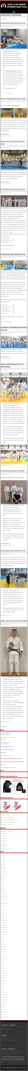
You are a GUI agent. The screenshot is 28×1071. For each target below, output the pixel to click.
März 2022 (3, 968)
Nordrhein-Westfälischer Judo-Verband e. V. (10, 1040)
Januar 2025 (3, 893)
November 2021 (4, 975)
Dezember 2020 (4, 995)
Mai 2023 (3, 941)
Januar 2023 (3, 951)
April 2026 (3, 862)
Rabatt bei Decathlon (5, 814)
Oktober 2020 (3, 997)
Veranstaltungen (4, 845)
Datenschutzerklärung (6, 1029)
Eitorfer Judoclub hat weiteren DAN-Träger (14, 621)
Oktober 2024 (3, 900)
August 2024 (3, 905)
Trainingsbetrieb (4, 841)
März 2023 (3, 946)
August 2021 (3, 982)
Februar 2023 (3, 949)
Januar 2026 (3, 869)
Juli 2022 (2, 963)
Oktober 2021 (3, 978)
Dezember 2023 (4, 925)
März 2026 (3, 864)
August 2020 (3, 1002)
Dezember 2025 (4, 871)
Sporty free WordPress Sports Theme (9, 1067)
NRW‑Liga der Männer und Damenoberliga (9, 819)
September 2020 (4, 999)
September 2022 (4, 958)
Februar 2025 (3, 891)
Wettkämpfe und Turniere (6, 848)
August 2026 (3, 855)
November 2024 (4, 898)
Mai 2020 (3, 1007)
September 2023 (4, 932)
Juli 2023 (2, 937)
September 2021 (4, 980)
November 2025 (4, 874)
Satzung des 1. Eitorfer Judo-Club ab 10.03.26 (11, 1053)
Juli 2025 (2, 879)
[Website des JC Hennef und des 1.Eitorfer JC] (13, 8)
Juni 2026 (3, 857)
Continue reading (5, 134)
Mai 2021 (3, 990)
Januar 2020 (3, 1014)
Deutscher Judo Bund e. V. (7, 1038)
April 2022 (3, 966)
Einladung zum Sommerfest (6, 824)
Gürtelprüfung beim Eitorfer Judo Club (13, 23)
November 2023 (4, 927)
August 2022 (3, 961)
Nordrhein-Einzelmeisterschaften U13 (8, 822)
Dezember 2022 (4, 953)
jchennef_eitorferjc (9, 749)
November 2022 (4, 956)
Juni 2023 (3, 939)
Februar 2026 (3, 867)
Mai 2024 (3, 912)
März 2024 (3, 917)
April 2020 (3, 1009)
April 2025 (3, 886)
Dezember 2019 (4, 1016)
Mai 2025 (3, 883)
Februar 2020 (3, 1011)
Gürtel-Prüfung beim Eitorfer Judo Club (13, 551)
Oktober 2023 (3, 929)
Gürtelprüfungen (8, 93)
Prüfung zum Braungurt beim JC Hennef (13, 99)
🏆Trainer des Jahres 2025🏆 (7, 817)
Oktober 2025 (3, 876)
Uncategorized (4, 843)
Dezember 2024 (4, 896)
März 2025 (3, 888)
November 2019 (4, 1019)
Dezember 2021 (4, 973)
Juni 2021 (3, 987)
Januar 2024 (3, 922)
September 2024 (4, 903)
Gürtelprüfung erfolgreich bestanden (12, 471)
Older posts (3, 19)
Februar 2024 (3, 920)
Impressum (4, 1028)
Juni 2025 (3, 881)
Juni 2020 (3, 1004)
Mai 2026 (3, 859)
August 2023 (3, 934)
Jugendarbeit (3, 836)
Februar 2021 (3, 992)
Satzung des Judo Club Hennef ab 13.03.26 (11, 1052)
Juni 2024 (3, 910)
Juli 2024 (2, 908)
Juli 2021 (2, 985)
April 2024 (3, 915)
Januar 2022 (3, 970)
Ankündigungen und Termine (7, 831)
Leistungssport (4, 838)
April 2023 (3, 944)
